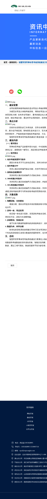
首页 (5, 62)
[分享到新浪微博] (11, 91)
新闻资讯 (13, 62)
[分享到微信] (19, 91)
